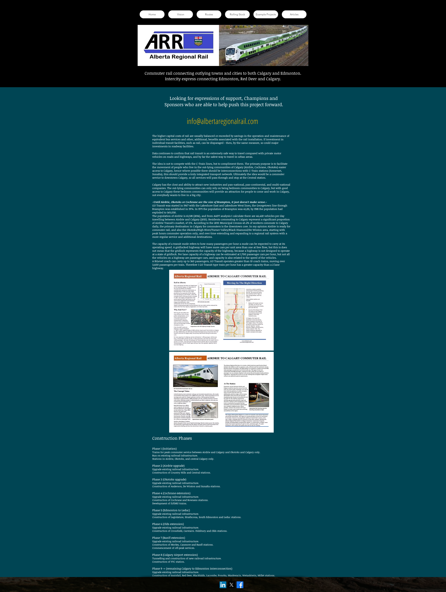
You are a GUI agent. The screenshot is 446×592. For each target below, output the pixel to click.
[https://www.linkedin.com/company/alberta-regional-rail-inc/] (223, 584)
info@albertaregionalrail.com (222, 121)
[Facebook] (240, 584)
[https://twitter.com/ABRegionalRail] (231, 584)
